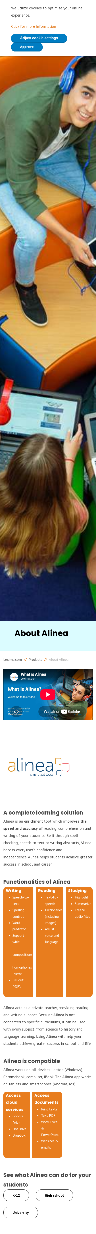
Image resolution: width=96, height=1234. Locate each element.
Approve (27, 46)
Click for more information (33, 26)
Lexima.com (12, 659)
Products (35, 659)
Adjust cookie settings (39, 38)
